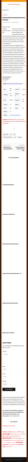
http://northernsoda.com (15, 115)
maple (24, 438)
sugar (3, 446)
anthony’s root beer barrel (17, 459)
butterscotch (5, 134)
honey (19, 438)
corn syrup (20, 434)
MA (21, 438)
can (10, 134)
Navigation (5, 10)
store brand (20, 444)
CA (13, 432)
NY (19, 440)
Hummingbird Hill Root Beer (8, 184)
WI (11, 446)
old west (22, 440)
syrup (7, 446)
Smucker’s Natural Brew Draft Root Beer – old (11, 273)
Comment (4, 351)
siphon (13, 444)
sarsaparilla (5, 444)
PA (8, 442)
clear (18, 434)
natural (7, 440)
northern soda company (7, 137)
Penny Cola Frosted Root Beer (8, 214)
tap (9, 446)
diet (24, 434)
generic (16, 436)
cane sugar (6, 434)
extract (13, 436)
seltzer (10, 444)
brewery (10, 432)
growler (13, 438)
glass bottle (6, 438)
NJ (10, 440)
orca (3, 442)
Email (3, 374)
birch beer (5, 432)
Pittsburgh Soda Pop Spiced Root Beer (10, 303)
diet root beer (5, 436)
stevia (16, 444)
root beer (19, 137)
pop (15, 137)
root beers (5, 15)
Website (4, 381)
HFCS (16, 438)
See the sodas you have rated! (8, 426)
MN (14, 134)
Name (3, 366)
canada (22, 432)
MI (2, 440)
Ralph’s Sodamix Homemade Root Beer (10, 244)
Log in (4, 83)
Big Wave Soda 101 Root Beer (8, 332)
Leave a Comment (15, 22)
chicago (15, 434)
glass (20, 436)
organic (5, 442)
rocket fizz (13, 442)
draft (10, 436)
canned (12, 434)
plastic (10, 442)
